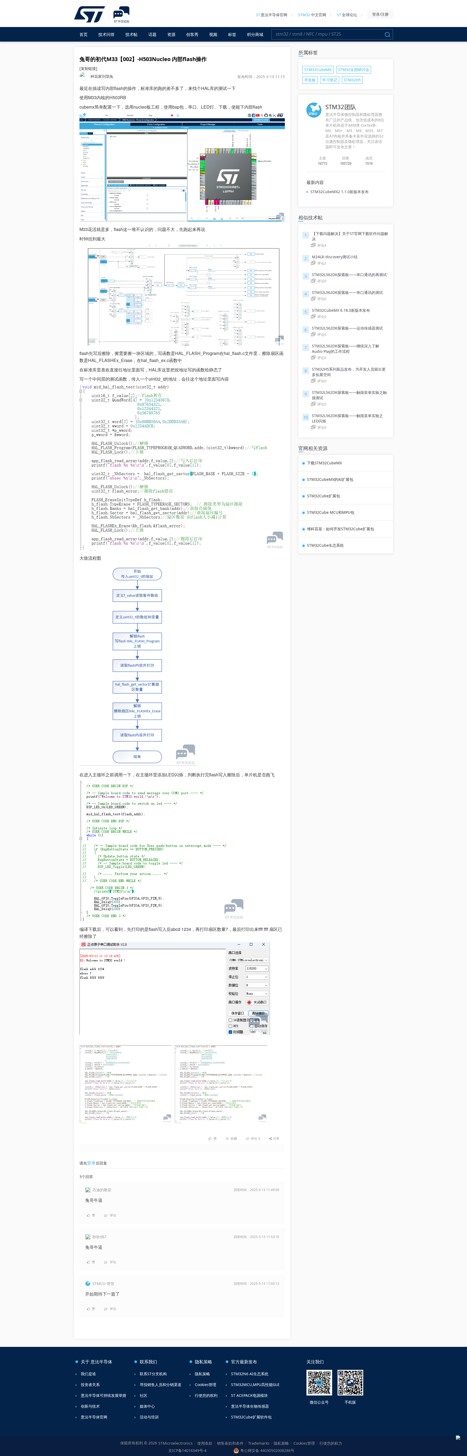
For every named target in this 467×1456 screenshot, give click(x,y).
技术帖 (131, 34)
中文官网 (312, 14)
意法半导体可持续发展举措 (103, 1395)
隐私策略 (202, 1373)
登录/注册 (380, 14)
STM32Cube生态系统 (325, 545)
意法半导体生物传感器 (250, 1406)
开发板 (310, 79)
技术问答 (106, 34)
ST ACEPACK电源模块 (249, 1395)
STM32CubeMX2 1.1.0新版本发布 (340, 191)
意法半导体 (101, 1362)
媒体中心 (147, 1406)
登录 (91, 1163)
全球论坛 (347, 14)
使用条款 (204, 1443)
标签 (232, 34)
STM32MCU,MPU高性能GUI (255, 1384)
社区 (143, 1395)
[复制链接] (88, 68)
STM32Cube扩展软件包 (251, 1417)
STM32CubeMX (318, 69)
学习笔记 (329, 79)
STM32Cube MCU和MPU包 (330, 512)
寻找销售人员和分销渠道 (160, 1384)
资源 (171, 34)
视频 (213, 34)
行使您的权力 (330, 1443)
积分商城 (255, 34)
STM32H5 (352, 79)
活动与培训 (149, 1417)
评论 (255, 1138)
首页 (83, 34)
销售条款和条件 (230, 1443)
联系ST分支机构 (153, 1373)
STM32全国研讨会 (353, 69)
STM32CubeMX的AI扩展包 (330, 479)
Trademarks (258, 1443)
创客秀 (192, 34)
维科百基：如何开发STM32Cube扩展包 (340, 528)
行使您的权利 (206, 1395)
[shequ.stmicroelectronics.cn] (102, 15)
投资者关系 (90, 1384)
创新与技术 (90, 1406)
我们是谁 (88, 1373)
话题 (152, 34)
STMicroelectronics (175, 1443)
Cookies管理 (205, 1384)
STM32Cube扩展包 (323, 495)
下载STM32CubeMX (324, 462)
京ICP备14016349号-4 (187, 1450)
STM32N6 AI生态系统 (249, 1373)
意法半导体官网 (271, 14)
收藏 (234, 1138)
